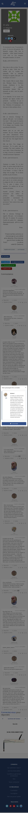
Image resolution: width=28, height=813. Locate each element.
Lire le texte (15, 423)
